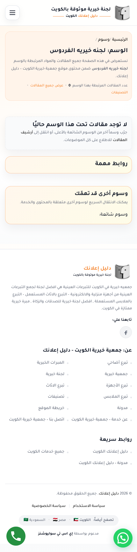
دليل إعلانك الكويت (110, 452)
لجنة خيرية (55, 374)
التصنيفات (119, 93)
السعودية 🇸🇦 (34, 520)
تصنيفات (56, 397)
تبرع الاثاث (55, 386)
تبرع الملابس (116, 397)
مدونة (122, 408)
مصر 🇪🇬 (59, 520)
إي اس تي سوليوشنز (55, 534)
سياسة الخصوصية (49, 506)
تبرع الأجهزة (117, 386)
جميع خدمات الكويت (45, 452)
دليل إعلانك (109, 494)
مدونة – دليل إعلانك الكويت (103, 463)
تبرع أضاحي (117, 363)
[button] (123, 538)
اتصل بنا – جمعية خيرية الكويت (36, 420)
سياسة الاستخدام (89, 506)
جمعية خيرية (116, 374)
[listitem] (126, 332)
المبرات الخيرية (50, 363)
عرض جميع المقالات (46, 86)
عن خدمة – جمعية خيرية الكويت (99, 420)
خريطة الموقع (51, 408)
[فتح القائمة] (12, 12)
